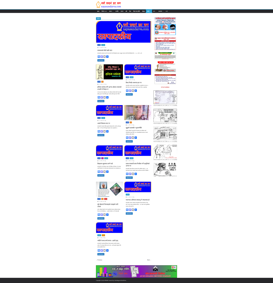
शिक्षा (130, 11)
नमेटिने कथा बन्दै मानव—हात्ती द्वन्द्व (107, 240)
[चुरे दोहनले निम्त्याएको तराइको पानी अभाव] (109, 189)
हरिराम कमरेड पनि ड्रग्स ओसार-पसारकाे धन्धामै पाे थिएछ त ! (109, 88)
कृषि (126, 11)
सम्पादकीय (103, 44)
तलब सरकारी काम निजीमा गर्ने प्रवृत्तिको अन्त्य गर (138, 164)
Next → (149, 260)
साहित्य (148, 11)
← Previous (99, 260)
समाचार (110, 11)
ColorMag (116, 280)
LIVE (167, 11)
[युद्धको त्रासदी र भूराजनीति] (137, 112)
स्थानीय (103, 235)
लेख (102, 81)
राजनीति (116, 11)
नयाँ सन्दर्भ (106, 280)
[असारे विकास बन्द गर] (109, 110)
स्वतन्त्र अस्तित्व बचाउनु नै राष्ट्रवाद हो (137, 200)
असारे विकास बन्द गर (103, 123)
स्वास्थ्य (122, 11)
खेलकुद (143, 11)
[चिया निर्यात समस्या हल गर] (137, 69)
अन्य (154, 11)
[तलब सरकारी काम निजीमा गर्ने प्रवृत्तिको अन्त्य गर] (137, 150)
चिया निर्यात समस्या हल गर (134, 82)
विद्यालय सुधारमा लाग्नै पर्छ (105, 163)
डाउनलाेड (160, 11)
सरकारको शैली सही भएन (104, 50)
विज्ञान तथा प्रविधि (136, 11)
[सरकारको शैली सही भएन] (123, 32)
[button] (112, 11)
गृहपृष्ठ (98, 11)
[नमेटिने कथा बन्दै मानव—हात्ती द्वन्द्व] (109, 227)
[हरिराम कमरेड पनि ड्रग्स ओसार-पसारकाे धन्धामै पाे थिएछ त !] (109, 71)
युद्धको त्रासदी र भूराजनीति (134, 127)
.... (106, 47)
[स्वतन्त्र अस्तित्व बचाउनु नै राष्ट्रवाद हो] (137, 187)
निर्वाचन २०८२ (104, 11)
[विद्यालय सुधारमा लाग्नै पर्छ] (109, 150)
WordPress (123, 280)
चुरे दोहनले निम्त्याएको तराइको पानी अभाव (107, 205)
